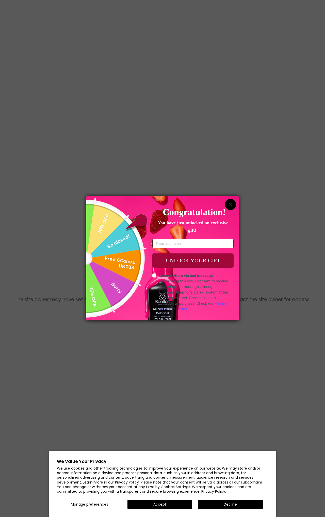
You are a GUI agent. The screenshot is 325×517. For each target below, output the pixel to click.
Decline (230, 504)
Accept (159, 504)
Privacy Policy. (213, 491)
